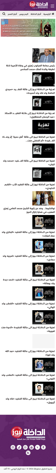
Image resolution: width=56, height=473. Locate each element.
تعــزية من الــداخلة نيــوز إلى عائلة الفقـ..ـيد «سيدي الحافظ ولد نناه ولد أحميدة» (30, 91)
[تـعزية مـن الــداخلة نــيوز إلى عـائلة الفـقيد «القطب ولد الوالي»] (43, 293)
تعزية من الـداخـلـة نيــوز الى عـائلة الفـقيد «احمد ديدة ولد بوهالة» (29, 281)
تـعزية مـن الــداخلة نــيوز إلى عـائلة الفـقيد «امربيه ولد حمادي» (29, 257)
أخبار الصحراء (11, 14)
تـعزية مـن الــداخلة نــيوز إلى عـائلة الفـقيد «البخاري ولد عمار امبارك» (28, 233)
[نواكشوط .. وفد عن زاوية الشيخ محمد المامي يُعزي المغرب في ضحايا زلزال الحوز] (43, 198)
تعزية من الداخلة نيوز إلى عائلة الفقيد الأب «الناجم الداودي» (30, 186)
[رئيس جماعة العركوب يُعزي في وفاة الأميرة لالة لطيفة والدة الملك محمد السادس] (43, 55)
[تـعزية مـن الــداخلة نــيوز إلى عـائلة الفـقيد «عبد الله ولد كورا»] (43, 341)
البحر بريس (23, 14)
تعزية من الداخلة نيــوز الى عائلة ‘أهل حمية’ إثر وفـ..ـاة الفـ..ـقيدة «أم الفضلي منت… (28, 138)
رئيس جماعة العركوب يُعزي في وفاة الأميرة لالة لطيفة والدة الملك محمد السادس (30, 67)
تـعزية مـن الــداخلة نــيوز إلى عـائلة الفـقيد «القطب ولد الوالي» (28, 305)
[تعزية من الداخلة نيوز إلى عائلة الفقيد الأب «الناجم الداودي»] (43, 174)
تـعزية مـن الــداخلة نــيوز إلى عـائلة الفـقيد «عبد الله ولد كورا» (30, 353)
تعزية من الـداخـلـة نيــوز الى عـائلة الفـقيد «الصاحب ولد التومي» (28, 376)
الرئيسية (47, 14)
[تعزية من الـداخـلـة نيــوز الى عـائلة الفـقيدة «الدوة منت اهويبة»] (43, 317)
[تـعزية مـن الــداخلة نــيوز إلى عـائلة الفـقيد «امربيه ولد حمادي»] (43, 246)
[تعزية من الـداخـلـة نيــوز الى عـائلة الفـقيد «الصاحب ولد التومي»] (43, 365)
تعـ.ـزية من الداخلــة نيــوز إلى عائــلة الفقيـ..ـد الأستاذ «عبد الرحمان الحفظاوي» (30, 115)
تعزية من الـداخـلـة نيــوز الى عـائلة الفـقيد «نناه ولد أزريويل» (30, 400)
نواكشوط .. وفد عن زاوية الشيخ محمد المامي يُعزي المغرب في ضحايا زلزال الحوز (29, 210)
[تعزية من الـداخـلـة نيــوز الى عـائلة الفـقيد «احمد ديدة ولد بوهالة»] (43, 270)
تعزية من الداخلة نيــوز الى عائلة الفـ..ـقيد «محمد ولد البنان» (29, 162)
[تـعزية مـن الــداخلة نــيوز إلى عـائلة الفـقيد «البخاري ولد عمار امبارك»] (43, 222)
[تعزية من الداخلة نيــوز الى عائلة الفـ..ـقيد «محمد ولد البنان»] (43, 151)
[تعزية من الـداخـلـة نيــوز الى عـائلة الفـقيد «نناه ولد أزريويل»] (43, 389)
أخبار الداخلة (36, 14)
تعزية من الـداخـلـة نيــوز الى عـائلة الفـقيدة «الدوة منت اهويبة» (28, 329)
